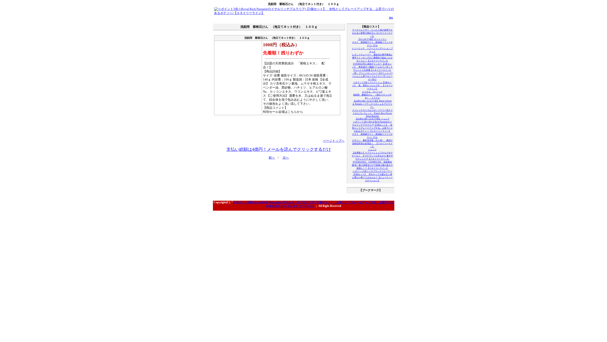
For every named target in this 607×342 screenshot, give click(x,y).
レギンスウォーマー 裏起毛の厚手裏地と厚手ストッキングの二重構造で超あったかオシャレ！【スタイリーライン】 (372, 57)
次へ (286, 157)
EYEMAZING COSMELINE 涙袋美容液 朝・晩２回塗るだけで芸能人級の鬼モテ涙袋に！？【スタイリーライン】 (372, 165)
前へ (272, 157)
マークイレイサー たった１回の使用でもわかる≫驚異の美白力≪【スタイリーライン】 (372, 33)
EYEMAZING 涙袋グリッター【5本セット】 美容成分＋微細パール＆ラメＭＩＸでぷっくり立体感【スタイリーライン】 (372, 67)
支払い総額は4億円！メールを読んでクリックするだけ (278, 149)
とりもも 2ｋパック (372, 91)
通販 (391, 18)
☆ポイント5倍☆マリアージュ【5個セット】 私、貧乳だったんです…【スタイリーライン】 (372, 85)
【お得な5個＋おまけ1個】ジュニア (372, 119)
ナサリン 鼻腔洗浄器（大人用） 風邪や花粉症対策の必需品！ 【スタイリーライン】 (372, 143)
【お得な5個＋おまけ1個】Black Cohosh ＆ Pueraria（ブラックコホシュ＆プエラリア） (372, 104)
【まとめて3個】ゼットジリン (372, 39)
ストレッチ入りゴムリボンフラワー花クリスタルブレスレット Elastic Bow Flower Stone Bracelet (372, 113)
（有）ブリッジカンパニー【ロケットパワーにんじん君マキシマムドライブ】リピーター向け (372, 76)
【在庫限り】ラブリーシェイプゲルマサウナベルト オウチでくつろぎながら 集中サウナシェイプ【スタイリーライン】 (372, 156)
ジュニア (372, 149)
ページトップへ (334, 140)
